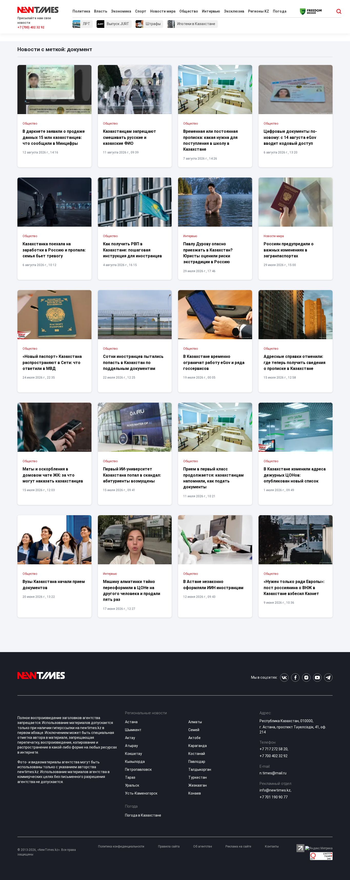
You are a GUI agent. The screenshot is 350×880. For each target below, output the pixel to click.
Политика (81, 11)
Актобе (194, 738)
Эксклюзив (234, 11)
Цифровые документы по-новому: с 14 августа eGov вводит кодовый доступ (290, 137)
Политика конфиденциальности (121, 846)
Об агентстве (202, 846)
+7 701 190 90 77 (273, 797)
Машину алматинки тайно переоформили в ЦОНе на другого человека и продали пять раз (131, 590)
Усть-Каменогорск (141, 793)
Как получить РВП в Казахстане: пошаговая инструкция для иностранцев (132, 249)
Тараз (130, 777)
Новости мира (163, 11)
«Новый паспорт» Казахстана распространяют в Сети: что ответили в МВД (52, 362)
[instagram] (306, 677)
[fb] (295, 677)
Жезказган (197, 785)
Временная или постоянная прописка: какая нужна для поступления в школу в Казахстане (210, 140)
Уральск (132, 785)
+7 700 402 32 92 (273, 756)
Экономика (121, 11)
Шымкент (133, 730)
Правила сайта (169, 846)
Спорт (140, 11)
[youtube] (317, 677)
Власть (100, 11)
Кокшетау (133, 754)
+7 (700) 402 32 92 (30, 27)
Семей (193, 730)
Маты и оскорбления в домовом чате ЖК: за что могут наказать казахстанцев (53, 475)
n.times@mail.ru (273, 773)
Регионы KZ (258, 11)
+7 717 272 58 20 (273, 749)
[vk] (284, 677)
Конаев (194, 793)
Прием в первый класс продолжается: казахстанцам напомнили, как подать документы (213, 478)
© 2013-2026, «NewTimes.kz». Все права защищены (46, 852)
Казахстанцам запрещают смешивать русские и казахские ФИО (129, 137)
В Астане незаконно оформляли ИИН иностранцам (213, 584)
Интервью (211, 11)
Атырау (131, 746)
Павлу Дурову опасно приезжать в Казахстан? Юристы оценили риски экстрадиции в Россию (208, 252)
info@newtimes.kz (275, 790)
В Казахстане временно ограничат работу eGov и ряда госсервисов (213, 362)
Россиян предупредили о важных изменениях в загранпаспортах (289, 249)
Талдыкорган (199, 769)
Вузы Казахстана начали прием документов (54, 584)
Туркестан (197, 777)
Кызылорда (135, 762)
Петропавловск (138, 769)
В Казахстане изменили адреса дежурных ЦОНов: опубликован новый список (295, 475)
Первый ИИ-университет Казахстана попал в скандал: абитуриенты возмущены (132, 475)
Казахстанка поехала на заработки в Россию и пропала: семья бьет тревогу (54, 249)
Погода (279, 11)
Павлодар (196, 762)
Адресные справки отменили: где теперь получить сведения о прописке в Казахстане (294, 362)
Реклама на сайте (238, 846)
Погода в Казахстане (143, 815)
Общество (188, 11)
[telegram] (328, 677)
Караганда (197, 746)
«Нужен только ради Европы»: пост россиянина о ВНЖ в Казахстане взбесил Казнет (294, 587)
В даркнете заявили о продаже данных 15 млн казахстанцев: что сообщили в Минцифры (54, 137)
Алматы (195, 722)
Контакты (272, 846)
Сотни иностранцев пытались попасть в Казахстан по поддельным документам (133, 362)
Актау (130, 738)
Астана (131, 722)
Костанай (196, 754)
